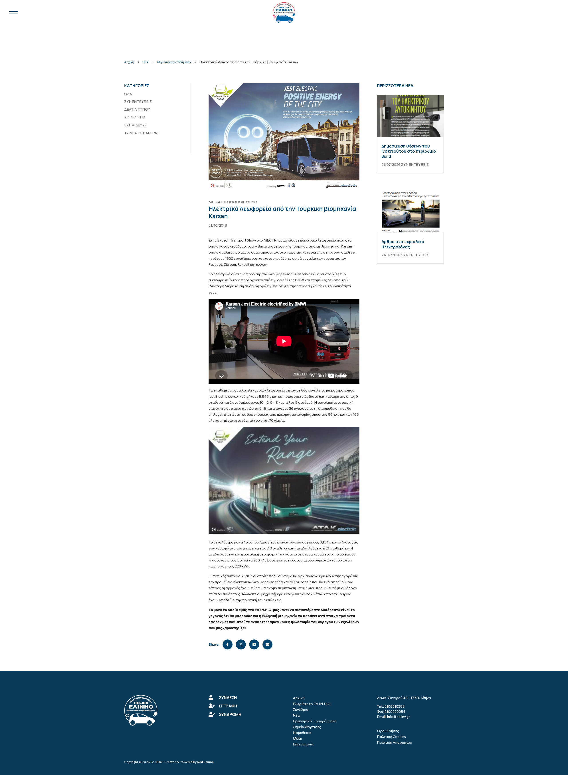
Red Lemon (205, 762)
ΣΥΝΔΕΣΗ (228, 697)
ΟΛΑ (128, 94)
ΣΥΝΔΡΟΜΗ (230, 714)
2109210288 (395, 706)
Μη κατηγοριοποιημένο (233, 202)
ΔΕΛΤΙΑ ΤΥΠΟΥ (137, 109)
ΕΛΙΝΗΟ (156, 762)
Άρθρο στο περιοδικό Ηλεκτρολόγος (402, 244)
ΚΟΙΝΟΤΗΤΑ (135, 117)
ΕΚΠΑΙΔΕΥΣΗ (136, 125)
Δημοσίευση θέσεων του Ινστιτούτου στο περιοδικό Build (408, 151)
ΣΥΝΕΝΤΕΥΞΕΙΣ (138, 101)
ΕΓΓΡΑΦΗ (228, 706)
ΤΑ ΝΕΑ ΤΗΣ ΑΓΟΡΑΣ (141, 133)
